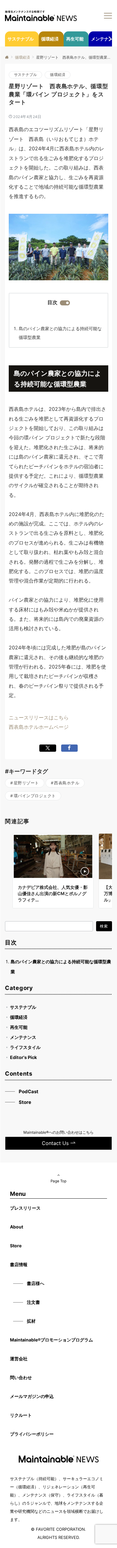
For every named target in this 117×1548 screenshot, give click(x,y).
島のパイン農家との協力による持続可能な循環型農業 (60, 333)
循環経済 (57, 75)
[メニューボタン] (108, 16)
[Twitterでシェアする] (47, 748)
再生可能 (18, 1027)
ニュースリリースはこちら (39, 717)
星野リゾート (26, 783)
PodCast (28, 1091)
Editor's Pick (23, 1057)
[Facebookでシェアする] (69, 748)
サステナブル (25, 75)
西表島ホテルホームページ (39, 727)
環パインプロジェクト (35, 795)
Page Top (58, 1181)
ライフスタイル (25, 1047)
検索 (104, 926)
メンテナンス (23, 1037)
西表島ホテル (66, 783)
